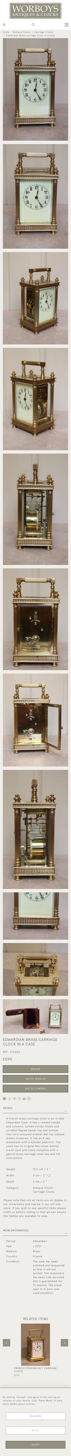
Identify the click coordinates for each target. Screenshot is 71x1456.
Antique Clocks (22, 32)
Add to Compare (35, 1088)
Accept (35, 1444)
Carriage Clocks (43, 32)
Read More (36, 1416)
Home (6, 32)
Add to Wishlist (35, 1079)
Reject (35, 1430)
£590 (7, 1059)
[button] (33, 25)
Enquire (35, 1069)
